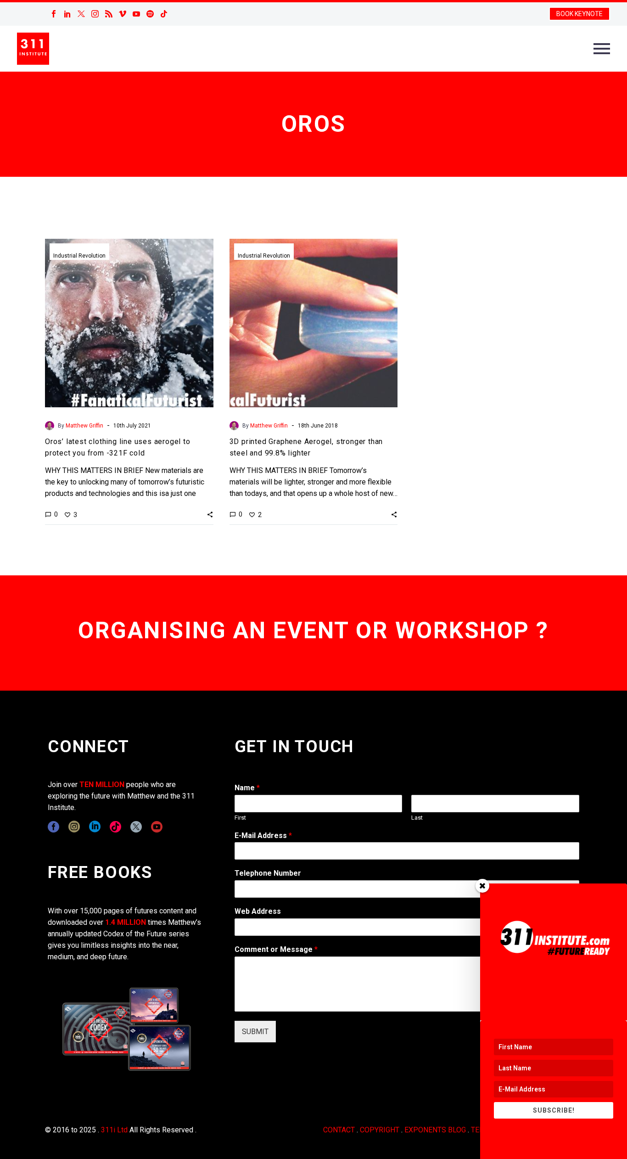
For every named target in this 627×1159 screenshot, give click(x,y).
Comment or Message (276, 949)
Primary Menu (601, 49)
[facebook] (53, 827)
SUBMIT (255, 1031)
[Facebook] (54, 13)
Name (247, 787)
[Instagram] (95, 13)
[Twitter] (81, 13)
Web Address (258, 911)
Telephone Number (268, 873)
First (240, 817)
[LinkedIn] (67, 13)
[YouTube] (136, 13)
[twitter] (136, 827)
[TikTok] (164, 13)
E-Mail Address (263, 835)
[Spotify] (150, 13)
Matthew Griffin (84, 425)
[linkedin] (95, 827)
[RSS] (109, 13)
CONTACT (339, 1129)
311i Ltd (114, 1129)
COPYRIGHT (379, 1129)
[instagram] (74, 827)
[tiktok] (115, 827)
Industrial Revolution (79, 256)
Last (417, 817)
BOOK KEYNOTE (579, 13)
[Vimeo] (122, 13)
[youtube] (156, 827)
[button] (210, 514)
